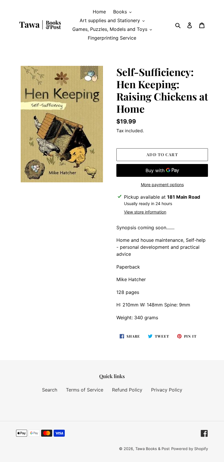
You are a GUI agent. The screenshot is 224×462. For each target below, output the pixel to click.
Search (49, 390)
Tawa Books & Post (152, 448)
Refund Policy (127, 390)
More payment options (162, 184)
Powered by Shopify (189, 448)
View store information (145, 211)
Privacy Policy (166, 390)
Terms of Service (84, 390)
